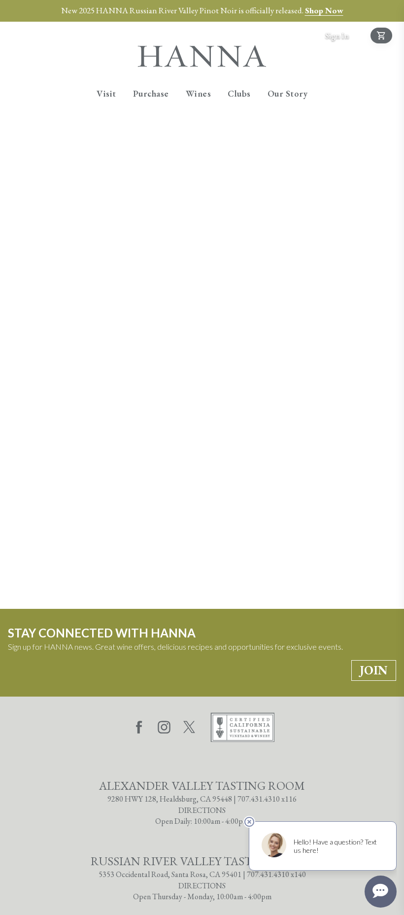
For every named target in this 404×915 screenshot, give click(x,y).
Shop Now (324, 10)
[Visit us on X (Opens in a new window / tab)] (189, 729)
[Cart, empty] (381, 35)
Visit (106, 93)
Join (374, 670)
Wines (198, 93)
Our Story (288, 93)
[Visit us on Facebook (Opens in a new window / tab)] (139, 729)
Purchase (151, 93)
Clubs (239, 93)
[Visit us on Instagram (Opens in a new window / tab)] (164, 729)
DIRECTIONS (202, 810)
